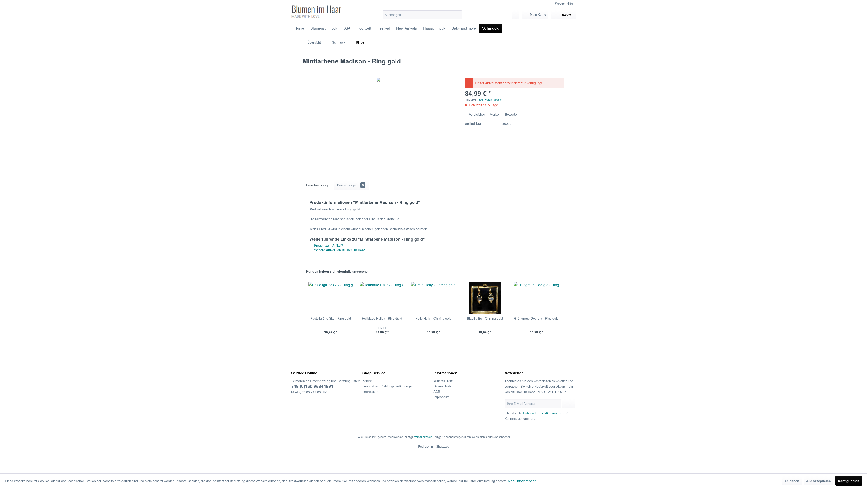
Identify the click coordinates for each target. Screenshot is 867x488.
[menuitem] (422, 14)
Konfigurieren (848, 481)
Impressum (370, 391)
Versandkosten (423, 437)
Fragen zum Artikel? (328, 245)
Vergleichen (477, 114)
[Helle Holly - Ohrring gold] (433, 298)
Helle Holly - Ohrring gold (433, 318)
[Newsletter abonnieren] (568, 403)
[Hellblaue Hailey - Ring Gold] (382, 298)
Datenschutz (442, 386)
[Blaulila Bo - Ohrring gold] (485, 298)
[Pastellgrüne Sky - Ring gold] (330, 298)
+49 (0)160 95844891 (312, 386)
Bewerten (511, 114)
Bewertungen (350, 185)
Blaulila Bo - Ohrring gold (485, 318)
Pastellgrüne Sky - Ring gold (330, 318)
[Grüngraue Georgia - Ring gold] (536, 298)
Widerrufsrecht (444, 380)
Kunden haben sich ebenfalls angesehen (338, 271)
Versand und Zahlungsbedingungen (387, 386)
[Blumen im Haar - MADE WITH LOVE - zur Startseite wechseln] (316, 11)
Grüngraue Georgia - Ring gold (536, 318)
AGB (437, 391)
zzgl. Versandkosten (491, 99)
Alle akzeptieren (818, 481)
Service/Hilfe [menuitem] (564, 3)
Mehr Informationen (522, 481)
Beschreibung (317, 185)
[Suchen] (458, 14)
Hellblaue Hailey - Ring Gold (382, 318)
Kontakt (367, 380)
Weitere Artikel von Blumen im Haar (339, 250)
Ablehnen (791, 481)
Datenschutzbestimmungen (542, 413)
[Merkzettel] (515, 14)
